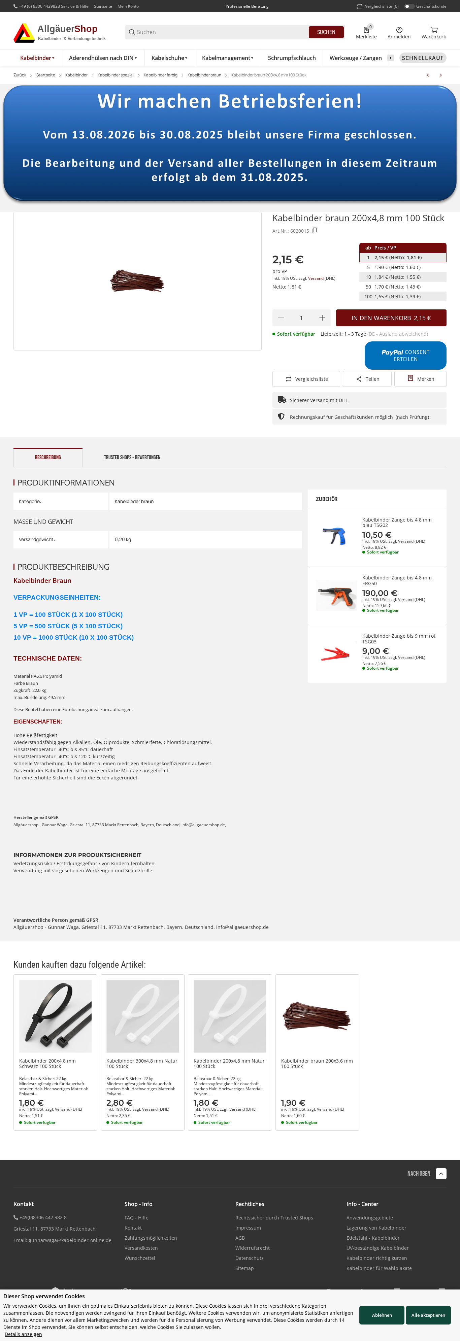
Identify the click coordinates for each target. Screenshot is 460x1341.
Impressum (248, 1228)
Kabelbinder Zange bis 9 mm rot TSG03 (398, 639)
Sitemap (244, 1268)
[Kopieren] (314, 231)
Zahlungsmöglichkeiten (151, 1238)
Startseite (103, 6)
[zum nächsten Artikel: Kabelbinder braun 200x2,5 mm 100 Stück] (441, 75)
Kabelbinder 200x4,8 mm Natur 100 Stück (229, 1064)
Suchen (326, 32)
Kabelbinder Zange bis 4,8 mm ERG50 (397, 580)
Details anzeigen (23, 1334)
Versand (316, 278)
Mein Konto (128, 6)
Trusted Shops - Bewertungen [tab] (132, 457)
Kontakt (133, 1228)
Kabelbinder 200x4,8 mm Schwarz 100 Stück (47, 1064)
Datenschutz (249, 1258)
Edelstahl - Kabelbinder (373, 1238)
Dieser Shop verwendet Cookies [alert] (44, 1296)
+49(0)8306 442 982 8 (43, 1217)
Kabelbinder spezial (116, 75)
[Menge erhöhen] (322, 318)
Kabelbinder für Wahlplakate (379, 1268)
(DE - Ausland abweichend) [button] (397, 334)
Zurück (19, 75)
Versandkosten (141, 1248)
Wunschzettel (140, 1258)
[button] (55, 1016)
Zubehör (326, 499)
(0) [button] (382, 6)
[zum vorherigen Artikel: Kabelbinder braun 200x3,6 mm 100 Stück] (428, 75)
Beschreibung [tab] (48, 457)
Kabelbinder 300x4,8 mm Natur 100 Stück (141, 1064)
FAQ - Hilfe (137, 1217)
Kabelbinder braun (204, 75)
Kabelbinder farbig (160, 75)
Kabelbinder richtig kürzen (377, 1258)
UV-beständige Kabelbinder (378, 1248)
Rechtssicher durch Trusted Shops (274, 1217)
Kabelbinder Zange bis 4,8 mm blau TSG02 (397, 523)
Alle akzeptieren (428, 1315)
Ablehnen (382, 1315)
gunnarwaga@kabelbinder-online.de (70, 1240)
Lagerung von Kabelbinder (376, 1228)
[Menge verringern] (281, 318)
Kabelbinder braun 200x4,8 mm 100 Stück (268, 75)
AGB (240, 1238)
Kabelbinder (76, 75)
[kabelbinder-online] (63, 32)
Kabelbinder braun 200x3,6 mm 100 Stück (317, 1064)
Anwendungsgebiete (370, 1217)
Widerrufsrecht (252, 1248)
